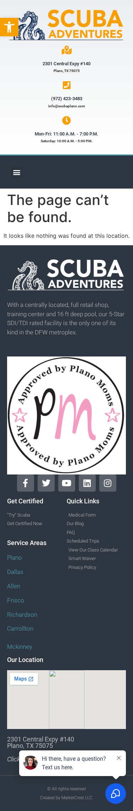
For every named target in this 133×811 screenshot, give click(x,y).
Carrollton (20, 628)
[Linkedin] (87, 483)
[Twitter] (46, 483)
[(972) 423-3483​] (66, 85)
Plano (14, 557)
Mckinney (19, 646)
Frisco (15, 600)
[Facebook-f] (25, 483)
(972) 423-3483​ (66, 98)
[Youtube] (66, 483)
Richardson (22, 614)
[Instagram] (107, 483)
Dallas (15, 571)
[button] (9, 27)
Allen (13, 586)
